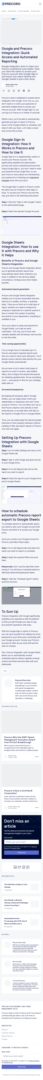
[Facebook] (24, 867)
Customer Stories (8, 1033)
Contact (4, 1039)
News (5, 671)
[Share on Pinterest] (19, 91)
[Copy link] (29, 91)
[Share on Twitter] (4, 91)
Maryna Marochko (23, 680)
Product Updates (23, 11)
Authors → (6, 934)
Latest (4, 11)
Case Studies (12, 11)
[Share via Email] (24, 91)
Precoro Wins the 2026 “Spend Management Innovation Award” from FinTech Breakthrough (20, 740)
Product (5, 1030)
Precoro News (36, 11)
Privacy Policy (16, 848)
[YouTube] (28, 867)
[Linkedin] (15, 867)
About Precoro (7, 1036)
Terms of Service (34, 1061)
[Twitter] (19, 867)
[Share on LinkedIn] (14, 91)
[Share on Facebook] (9, 91)
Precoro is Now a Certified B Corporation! (18, 791)
